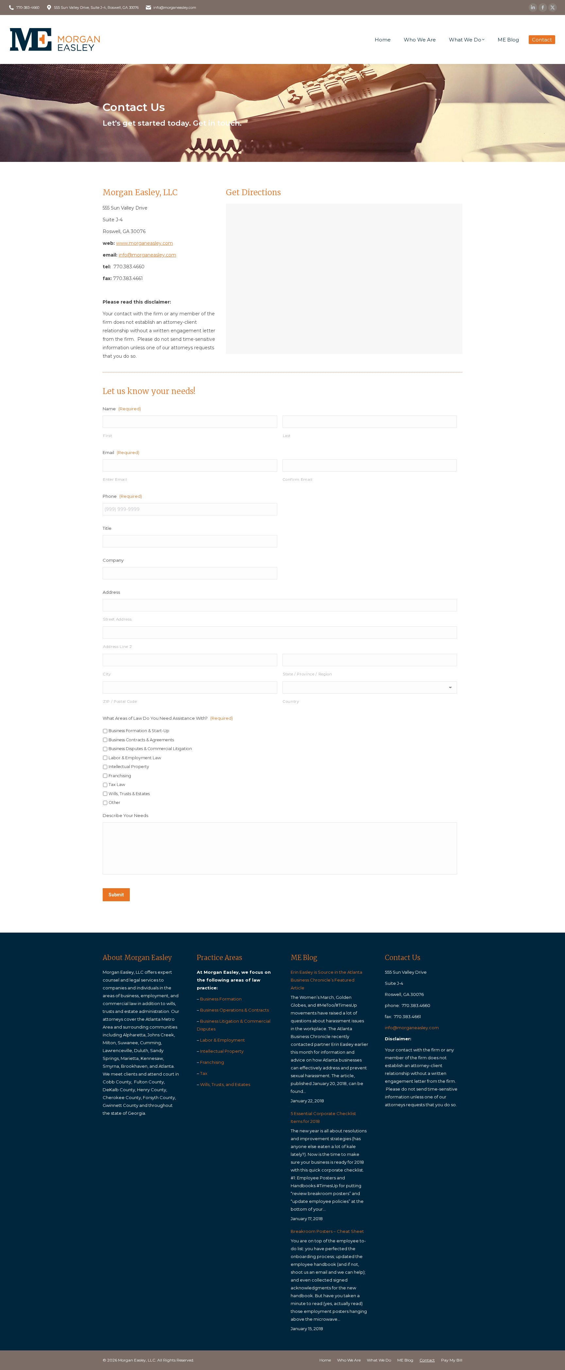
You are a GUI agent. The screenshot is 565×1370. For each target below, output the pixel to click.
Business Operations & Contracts (234, 1010)
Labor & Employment (222, 1040)
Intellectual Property (129, 766)
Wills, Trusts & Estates (129, 793)
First (107, 435)
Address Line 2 (117, 646)
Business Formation (221, 998)
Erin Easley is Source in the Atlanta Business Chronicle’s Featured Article (326, 979)
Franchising (120, 775)
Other (114, 802)
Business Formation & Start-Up (139, 730)
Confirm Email (298, 479)
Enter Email (115, 479)
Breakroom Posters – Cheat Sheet (327, 1231)
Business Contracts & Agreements (141, 739)
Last (287, 435)
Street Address (117, 619)
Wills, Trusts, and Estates (225, 1084)
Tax (203, 1073)
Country (291, 701)
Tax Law (117, 784)
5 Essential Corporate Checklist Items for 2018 (323, 1117)
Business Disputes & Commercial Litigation (150, 748)
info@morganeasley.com (147, 255)
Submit (116, 894)
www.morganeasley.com (144, 243)
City (107, 674)
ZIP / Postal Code (120, 701)
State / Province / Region (307, 674)
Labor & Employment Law (135, 757)
